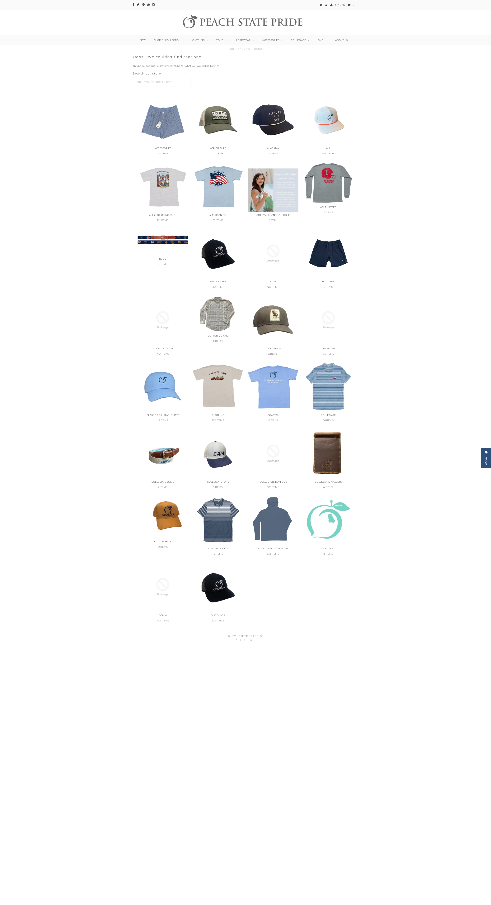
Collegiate (298, 40)
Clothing (198, 40)
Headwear (243, 40)
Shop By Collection (167, 40)
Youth (220, 40)
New (143, 40)
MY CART (344, 4)
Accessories (270, 40)
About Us (341, 40)
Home (233, 48)
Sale (321, 40)
